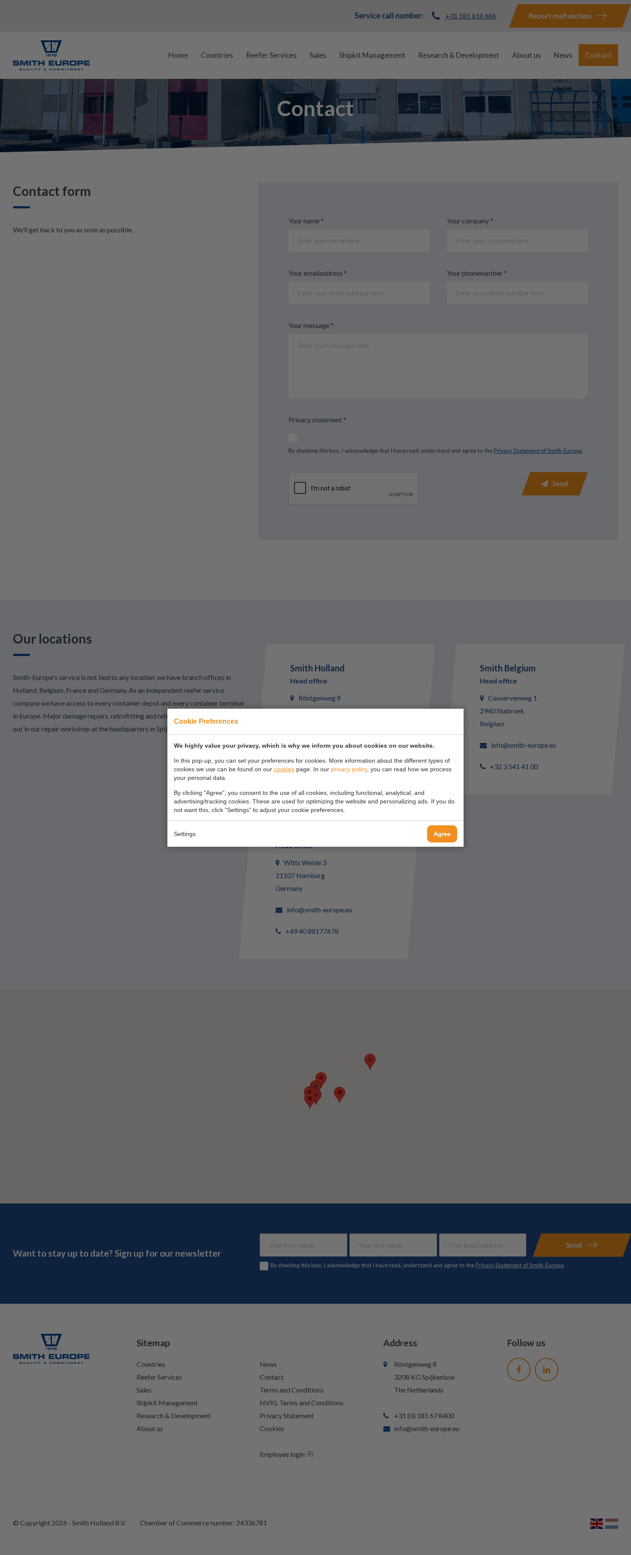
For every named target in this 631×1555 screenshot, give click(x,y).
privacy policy (349, 769)
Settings (185, 833)
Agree (442, 833)
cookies (284, 769)
